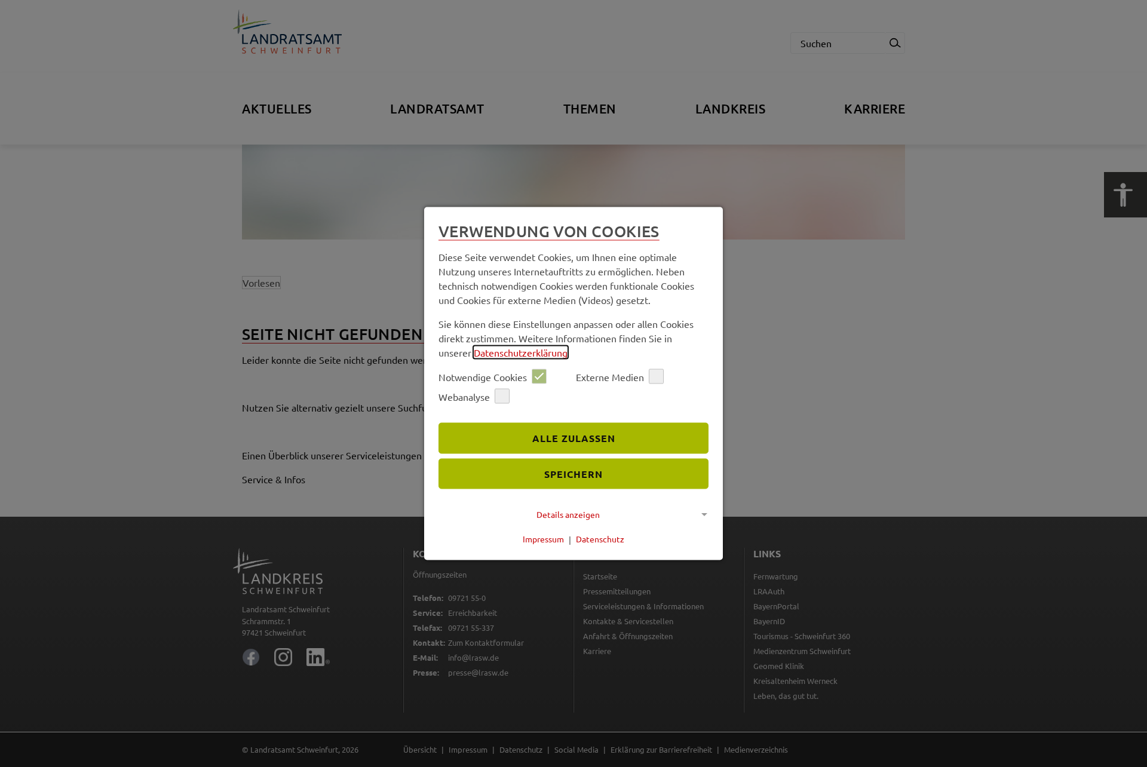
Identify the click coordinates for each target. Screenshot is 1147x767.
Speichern (573, 473)
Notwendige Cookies (482, 376)
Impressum (543, 538)
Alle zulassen (573, 437)
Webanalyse (464, 396)
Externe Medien (610, 376)
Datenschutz (600, 538)
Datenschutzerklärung (521, 352)
